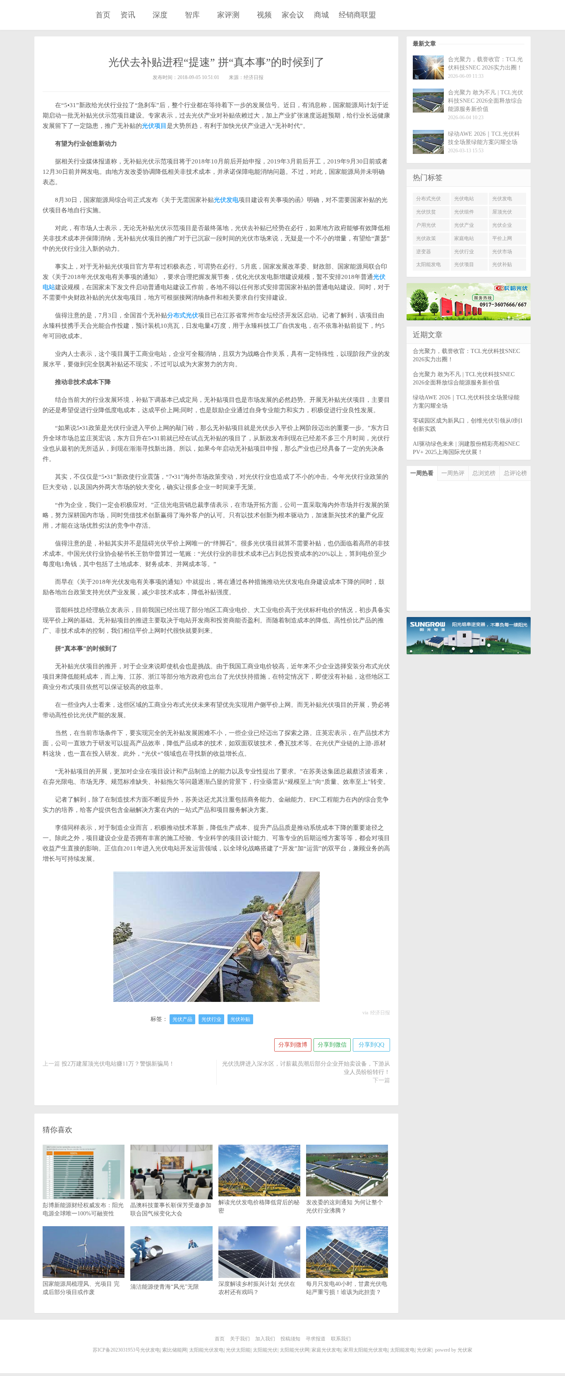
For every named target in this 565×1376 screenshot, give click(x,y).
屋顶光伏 (502, 212)
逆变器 (423, 252)
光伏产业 (464, 225)
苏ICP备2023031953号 (116, 1350)
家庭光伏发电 (326, 1350)
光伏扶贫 (426, 212)
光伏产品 (182, 1019)
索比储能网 (174, 1350)
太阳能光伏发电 (206, 1350)
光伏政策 (426, 238)
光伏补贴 (240, 1019)
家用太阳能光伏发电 (365, 1350)
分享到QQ (371, 1045)
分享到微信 (332, 1045)
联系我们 (341, 1339)
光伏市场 (502, 252)
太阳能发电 (428, 264)
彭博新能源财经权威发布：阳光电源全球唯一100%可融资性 (83, 1209)
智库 (192, 15)
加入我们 (265, 1339)
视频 (264, 15)
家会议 (293, 15)
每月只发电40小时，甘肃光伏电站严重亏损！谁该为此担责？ (346, 1288)
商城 (321, 15)
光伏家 (58, 15)
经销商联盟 (357, 15)
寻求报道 (316, 1339)
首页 (103, 15)
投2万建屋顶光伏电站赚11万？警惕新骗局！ (118, 1064)
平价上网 (502, 238)
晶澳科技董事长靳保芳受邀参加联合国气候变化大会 (170, 1209)
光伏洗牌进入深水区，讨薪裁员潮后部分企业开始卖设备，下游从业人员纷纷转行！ (306, 1068)
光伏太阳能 (238, 1350)
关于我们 (240, 1339)
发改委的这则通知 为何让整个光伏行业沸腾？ (344, 1206)
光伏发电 (502, 199)
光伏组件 (464, 212)
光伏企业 (502, 225)
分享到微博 (292, 1045)
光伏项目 (464, 264)
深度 (160, 15)
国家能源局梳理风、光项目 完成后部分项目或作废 (81, 1288)
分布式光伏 (428, 199)
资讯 (127, 15)
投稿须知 (290, 1339)
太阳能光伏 (265, 1350)
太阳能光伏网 (294, 1350)
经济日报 (380, 1013)
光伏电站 (464, 199)
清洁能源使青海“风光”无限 (164, 1287)
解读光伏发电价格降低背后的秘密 (258, 1206)
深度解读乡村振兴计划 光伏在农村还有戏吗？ (256, 1288)
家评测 (228, 15)
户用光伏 (426, 225)
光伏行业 (211, 1019)
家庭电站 (464, 238)
